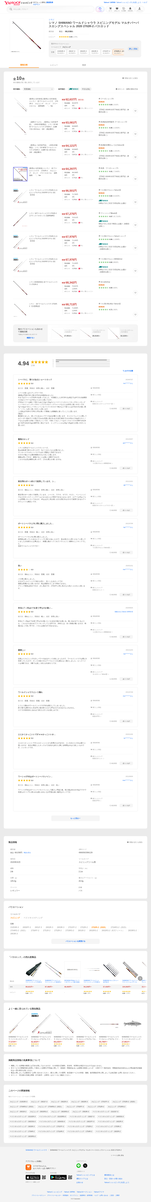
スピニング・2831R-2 (18, 1111)
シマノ (51, 20)
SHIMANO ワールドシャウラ (36, 1150)
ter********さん (128, 738)
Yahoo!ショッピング (54, 1192)
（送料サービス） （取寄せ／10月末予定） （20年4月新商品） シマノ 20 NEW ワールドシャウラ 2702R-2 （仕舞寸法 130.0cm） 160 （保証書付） (43, 125)
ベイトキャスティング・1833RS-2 (23, 1136)
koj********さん (128, 654)
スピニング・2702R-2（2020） (124, 1102)
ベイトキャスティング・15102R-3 (23, 1116)
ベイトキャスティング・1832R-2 (108, 1131)
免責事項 (82, 1195)
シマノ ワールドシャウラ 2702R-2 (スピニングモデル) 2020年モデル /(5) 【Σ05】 (43, 192)
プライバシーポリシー (39, 1195)
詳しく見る (133, 49)
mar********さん (128, 569)
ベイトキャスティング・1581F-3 (82, 1116)
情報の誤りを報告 (136, 842)
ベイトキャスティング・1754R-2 (79, 1131)
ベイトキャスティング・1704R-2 (22, 1131)
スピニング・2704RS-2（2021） (50, 1107)
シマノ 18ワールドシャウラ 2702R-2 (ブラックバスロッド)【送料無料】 (43, 214)
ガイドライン (74, 1195)
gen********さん (128, 443)
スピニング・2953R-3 (81, 1111)
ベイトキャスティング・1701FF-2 (51, 1126)
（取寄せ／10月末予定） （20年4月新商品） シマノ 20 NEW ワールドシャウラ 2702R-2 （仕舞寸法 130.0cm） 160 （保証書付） (43, 148)
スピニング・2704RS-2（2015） (22, 1107)
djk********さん (128, 485)
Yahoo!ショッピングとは (85, 1175)
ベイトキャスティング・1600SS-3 (111, 1116)
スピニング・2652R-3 (59, 1102)
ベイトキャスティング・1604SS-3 (52, 1121)
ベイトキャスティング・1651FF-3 (81, 1121)
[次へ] (140, 978)
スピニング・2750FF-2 (75, 1107)
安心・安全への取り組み (113, 1179)
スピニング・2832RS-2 (39, 1111)
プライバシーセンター (54, 1195)
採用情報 (89, 1195)
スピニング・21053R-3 (18, 1102)
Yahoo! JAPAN (109, 2)
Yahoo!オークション (84, 1192)
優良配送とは (109, 1175)
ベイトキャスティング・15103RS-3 (52, 1116)
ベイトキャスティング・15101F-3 (105, 1111)
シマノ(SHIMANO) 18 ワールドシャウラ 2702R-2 (43, 283)
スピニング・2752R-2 (96, 1107)
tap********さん (128, 527)
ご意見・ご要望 (114, 1195)
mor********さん (128, 696)
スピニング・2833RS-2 (60, 1111)
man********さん (128, 780)
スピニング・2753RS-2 (116, 1107)
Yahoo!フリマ (99, 1192)
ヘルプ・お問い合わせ (101, 1195)
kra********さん (128, 383)
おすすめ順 (129, 371)
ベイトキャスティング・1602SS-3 (23, 1121)
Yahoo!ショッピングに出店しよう (128, 2)
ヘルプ (144, 2)
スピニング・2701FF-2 (100, 1102)
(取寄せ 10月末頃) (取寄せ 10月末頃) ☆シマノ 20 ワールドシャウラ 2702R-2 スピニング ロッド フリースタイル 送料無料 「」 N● (43, 102)
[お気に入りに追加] (135, 110)
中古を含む (86, 89)
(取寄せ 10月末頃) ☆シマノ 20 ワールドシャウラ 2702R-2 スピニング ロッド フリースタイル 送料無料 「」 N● (43, 171)
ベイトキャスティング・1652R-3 (110, 1121)
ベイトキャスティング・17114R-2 (51, 1131)
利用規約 (65, 1195)
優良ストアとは (82, 1179)
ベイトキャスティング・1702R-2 (80, 1126)
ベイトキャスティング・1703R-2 (108, 1126)
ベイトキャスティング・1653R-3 (22, 1126)
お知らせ (79, 1182)
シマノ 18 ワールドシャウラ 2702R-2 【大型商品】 (43, 305)
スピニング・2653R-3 (79, 1102)
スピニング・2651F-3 (39, 1102)
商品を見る (27, 852)
